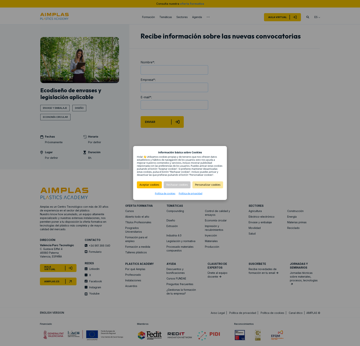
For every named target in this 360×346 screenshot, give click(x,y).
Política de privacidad (190, 193)
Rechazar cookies (177, 184)
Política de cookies (165, 193)
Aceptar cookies (149, 184)
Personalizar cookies (207, 184)
